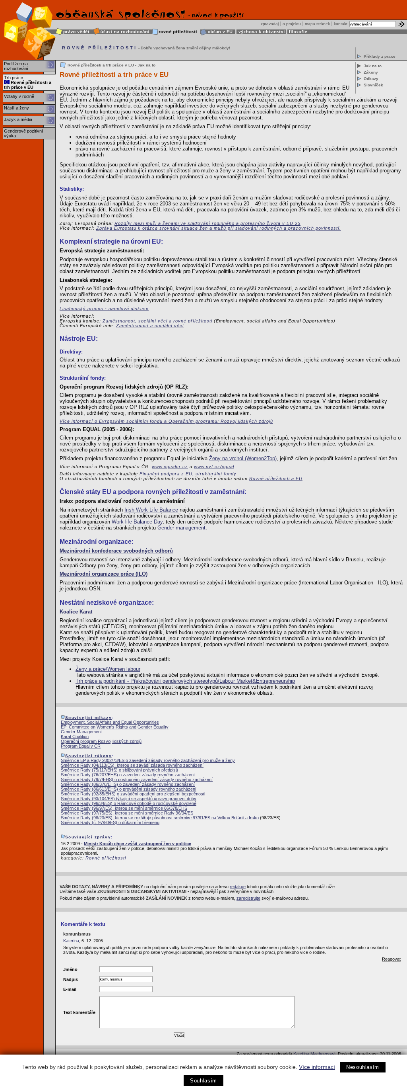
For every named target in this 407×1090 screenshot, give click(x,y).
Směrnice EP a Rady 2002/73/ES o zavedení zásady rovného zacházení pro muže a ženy (148, 760)
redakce (238, 886)
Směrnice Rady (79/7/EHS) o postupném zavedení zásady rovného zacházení (137, 779)
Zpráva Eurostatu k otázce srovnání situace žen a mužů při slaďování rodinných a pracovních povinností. (218, 228)
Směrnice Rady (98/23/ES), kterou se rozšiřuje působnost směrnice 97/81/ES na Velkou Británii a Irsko (160, 817)
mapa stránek (317, 23)
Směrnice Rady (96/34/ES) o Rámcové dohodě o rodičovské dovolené (128, 803)
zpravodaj (270, 23)
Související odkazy (88, 717)
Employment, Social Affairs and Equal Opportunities (110, 722)
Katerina (71, 940)
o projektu (292, 23)
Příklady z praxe (379, 56)
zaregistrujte (248, 898)
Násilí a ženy (16, 107)
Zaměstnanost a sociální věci (150, 325)
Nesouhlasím (362, 1067)
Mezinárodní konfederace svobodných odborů (116, 551)
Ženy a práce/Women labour (108, 669)
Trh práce (13, 77)
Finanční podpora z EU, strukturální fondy (188, 473)
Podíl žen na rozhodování (16, 66)
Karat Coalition (75, 736)
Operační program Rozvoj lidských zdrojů (101, 741)
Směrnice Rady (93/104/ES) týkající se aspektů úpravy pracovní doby (128, 798)
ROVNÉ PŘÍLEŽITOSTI (99, 47)
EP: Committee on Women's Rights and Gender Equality (115, 727)
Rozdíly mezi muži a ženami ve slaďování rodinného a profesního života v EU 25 (207, 223)
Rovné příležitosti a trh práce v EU (27, 85)
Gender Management (81, 731)
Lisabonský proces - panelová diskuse (104, 308)
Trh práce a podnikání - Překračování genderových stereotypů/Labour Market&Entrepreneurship (185, 681)
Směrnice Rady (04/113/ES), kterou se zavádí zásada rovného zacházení (132, 765)
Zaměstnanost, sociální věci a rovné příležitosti (157, 320)
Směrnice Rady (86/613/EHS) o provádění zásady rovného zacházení (128, 789)
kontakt (340, 23)
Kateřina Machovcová (314, 1053)
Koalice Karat (76, 612)
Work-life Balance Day (137, 522)
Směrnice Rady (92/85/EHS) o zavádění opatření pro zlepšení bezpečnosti (133, 793)
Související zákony (88, 756)
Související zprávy (88, 837)
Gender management (181, 528)
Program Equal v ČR (81, 746)
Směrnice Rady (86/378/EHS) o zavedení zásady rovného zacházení (128, 784)
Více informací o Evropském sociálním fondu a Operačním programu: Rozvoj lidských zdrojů (166, 421)
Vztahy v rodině (19, 96)
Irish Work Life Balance (151, 510)
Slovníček (373, 85)
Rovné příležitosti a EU (275, 478)
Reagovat (391, 959)
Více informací (317, 1067)
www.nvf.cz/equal (214, 466)
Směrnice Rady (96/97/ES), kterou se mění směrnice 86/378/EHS (124, 808)
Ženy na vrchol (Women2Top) (243, 458)
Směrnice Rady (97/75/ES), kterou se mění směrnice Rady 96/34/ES (127, 813)
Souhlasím (203, 1081)
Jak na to (373, 66)
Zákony (371, 72)
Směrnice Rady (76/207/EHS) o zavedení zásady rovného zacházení (128, 774)
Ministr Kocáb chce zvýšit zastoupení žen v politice (137, 843)
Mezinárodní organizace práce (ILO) (103, 574)
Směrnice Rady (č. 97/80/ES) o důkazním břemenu (110, 822)
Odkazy (371, 78)
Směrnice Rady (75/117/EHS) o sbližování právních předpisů (119, 770)
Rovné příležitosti (105, 858)
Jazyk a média (18, 119)
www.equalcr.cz (170, 466)
